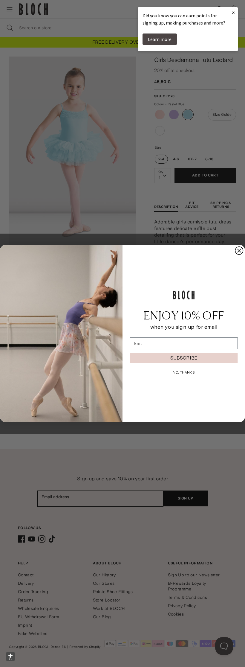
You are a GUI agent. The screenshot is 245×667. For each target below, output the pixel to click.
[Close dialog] (239, 251)
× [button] (233, 12)
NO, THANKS (184, 372)
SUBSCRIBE (183, 357)
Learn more (160, 39)
